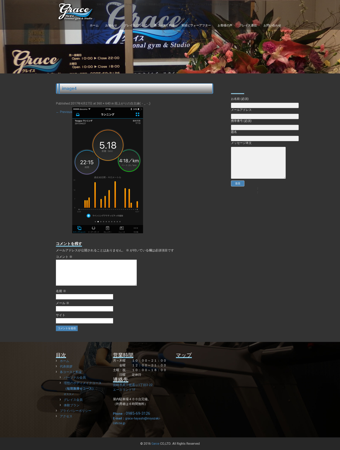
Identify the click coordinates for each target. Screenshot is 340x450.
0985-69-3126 (138, 413)
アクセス (66, 416)
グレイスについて (135, 25)
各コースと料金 (164, 25)
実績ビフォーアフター (196, 25)
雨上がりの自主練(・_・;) (132, 103)
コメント (64, 257)
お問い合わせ (272, 25)
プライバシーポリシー (75, 411)
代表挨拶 (66, 366)
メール (62, 303)
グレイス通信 (248, 25)
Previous (64, 112)
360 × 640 (104, 103)
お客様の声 (225, 25)
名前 (61, 291)
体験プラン (71, 405)
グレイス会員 (73, 400)
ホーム (94, 25)
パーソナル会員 (75, 377)
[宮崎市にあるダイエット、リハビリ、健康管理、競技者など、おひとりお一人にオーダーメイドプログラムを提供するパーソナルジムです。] (150, 20)
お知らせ (111, 25)
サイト (60, 315)
